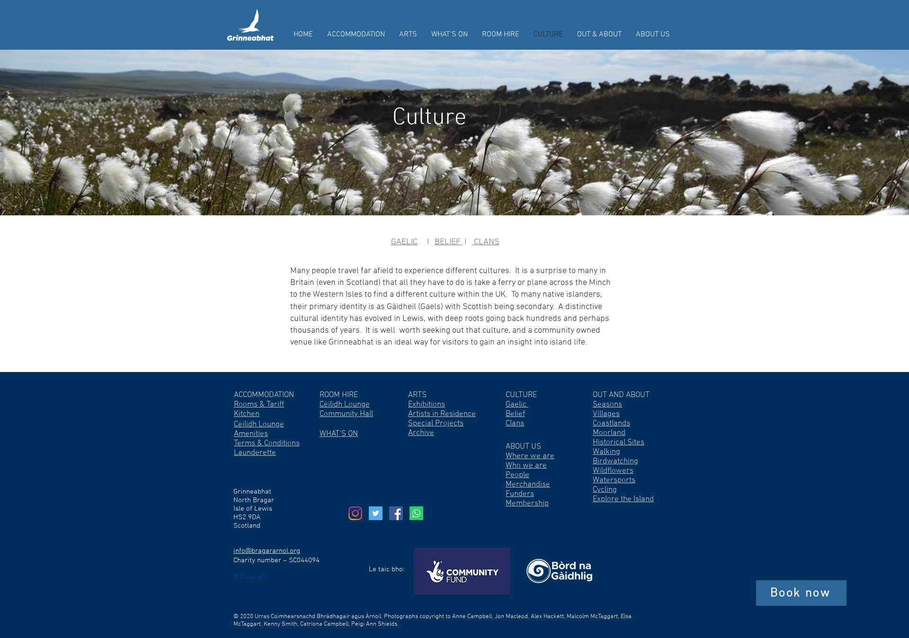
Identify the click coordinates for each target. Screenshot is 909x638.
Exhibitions (426, 404)
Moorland (609, 433)
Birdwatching (615, 461)
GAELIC (404, 242)
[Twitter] (376, 513)
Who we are (526, 465)
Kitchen (246, 414)
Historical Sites (618, 442)
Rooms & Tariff (259, 404)
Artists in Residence (442, 414)
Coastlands (611, 423)
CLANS (485, 242)
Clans (515, 423)
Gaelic (517, 404)
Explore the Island (623, 499)
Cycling (605, 490)
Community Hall (346, 414)
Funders (520, 494)
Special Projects (435, 423)
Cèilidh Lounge (345, 404)
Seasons (607, 404)
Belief (515, 414)
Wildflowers (613, 471)
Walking (606, 452)
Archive (421, 433)
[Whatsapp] (416, 513)
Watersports (614, 480)
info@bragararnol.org (266, 551)
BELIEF (449, 242)
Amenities (251, 434)
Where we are (530, 456)
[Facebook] (396, 513)
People (517, 475)
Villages (606, 414)
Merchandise (528, 484)
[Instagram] (355, 513)
